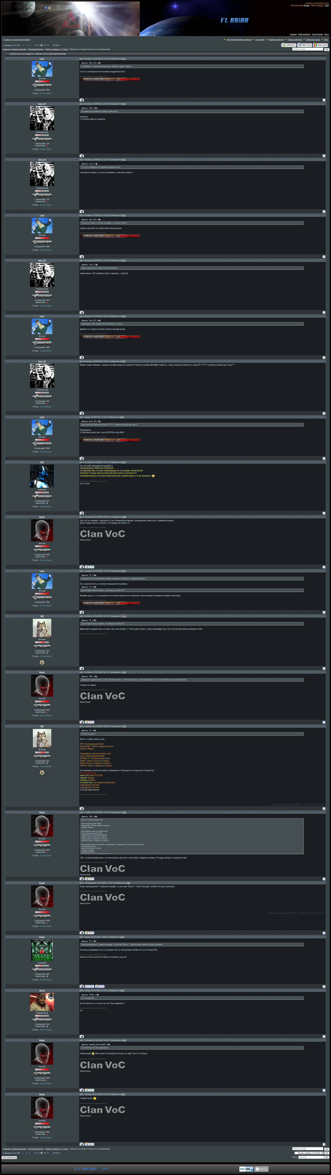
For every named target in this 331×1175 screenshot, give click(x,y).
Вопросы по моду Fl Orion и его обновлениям (90, 49)
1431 (124, 571)
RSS (327, 5)
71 (38, 45)
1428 (122, 417)
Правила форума (276, 40)
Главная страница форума (14, 49)
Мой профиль (304, 34)
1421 (124, 59)
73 (45, 45)
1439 (124, 1040)
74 (48, 45)
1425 (124, 260)
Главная (293, 34)
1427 (124, 361)
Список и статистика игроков (16, 40)
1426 (124, 316)
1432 (124, 616)
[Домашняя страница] (89, 566)
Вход (326, 34)
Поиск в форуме (295, 40)
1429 (124, 462)
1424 (124, 215)
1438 (122, 990)
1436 (128, 883)
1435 (124, 812)
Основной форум (35, 49)
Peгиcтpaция (317, 34)
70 (35, 45)
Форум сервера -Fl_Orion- (57, 49)
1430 (124, 517)
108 (57, 45)
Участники (259, 40)
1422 (124, 104)
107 (54, 45)
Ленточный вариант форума (239, 40)
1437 (122, 937)
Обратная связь (313, 40)
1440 (123, 1094)
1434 (124, 726)
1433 (124, 672)
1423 (124, 160)
